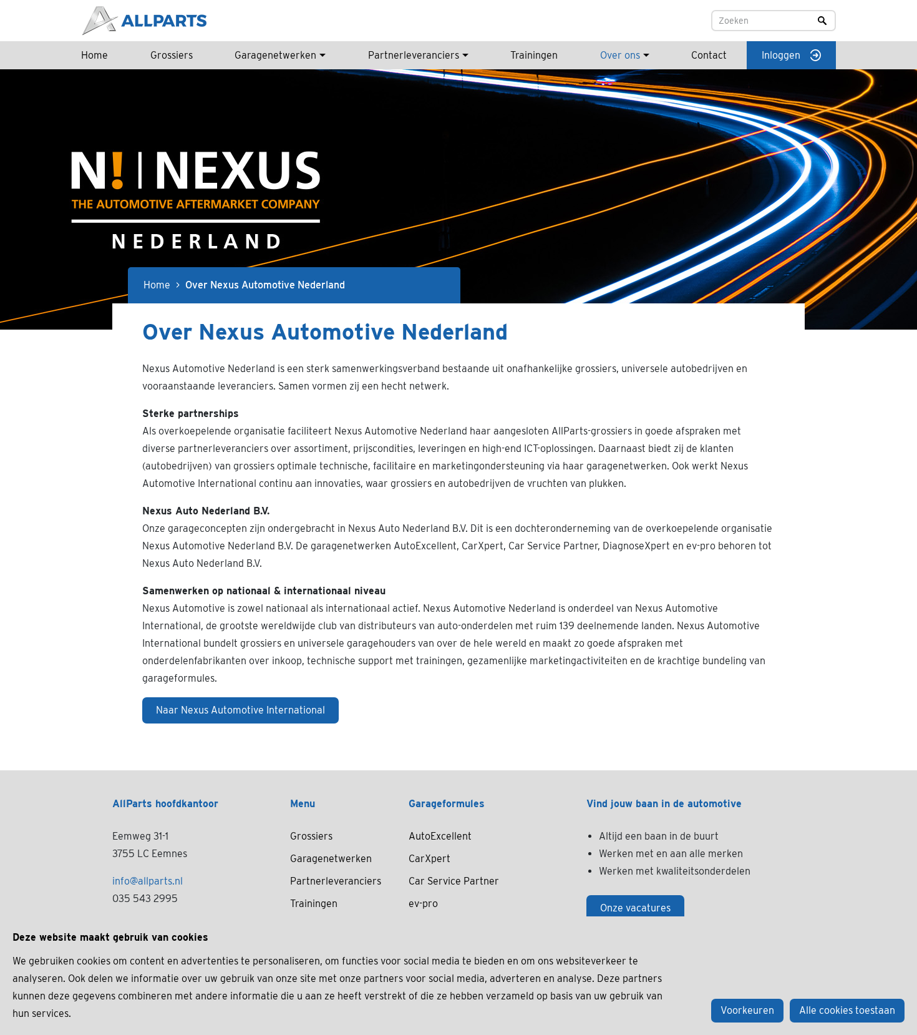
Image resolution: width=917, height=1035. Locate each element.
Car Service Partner (454, 881)
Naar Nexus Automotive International (240, 710)
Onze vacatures (635, 908)
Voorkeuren (747, 1010)
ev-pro (423, 904)
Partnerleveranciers (413, 55)
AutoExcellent (440, 836)
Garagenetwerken (275, 55)
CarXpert (429, 859)
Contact (709, 55)
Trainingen (534, 55)
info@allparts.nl (147, 881)
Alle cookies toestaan (847, 1010)
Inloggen (781, 55)
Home (94, 55)
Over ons (620, 55)
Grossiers (171, 55)
